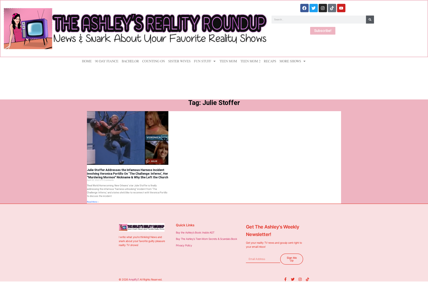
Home (87, 61)
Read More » (92, 202)
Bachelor (130, 61)
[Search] (370, 20)
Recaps (270, 61)
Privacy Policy (184, 245)
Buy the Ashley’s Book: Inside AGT (195, 232)
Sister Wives (179, 61)
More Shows (290, 61)
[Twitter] (313, 8)
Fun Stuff (202, 61)
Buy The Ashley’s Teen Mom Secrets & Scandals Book (206, 239)
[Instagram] (323, 8)
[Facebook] (304, 8)
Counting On (153, 61)
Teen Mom (228, 61)
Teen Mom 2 (250, 61)
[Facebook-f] (285, 279)
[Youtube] (341, 8)
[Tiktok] (332, 8)
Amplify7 (133, 279)
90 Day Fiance (106, 61)
